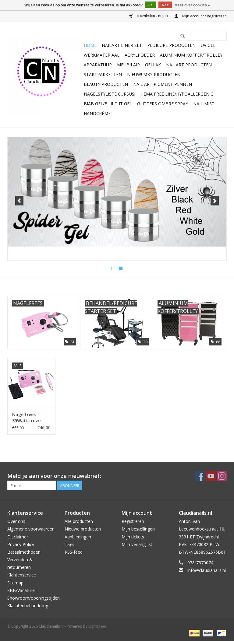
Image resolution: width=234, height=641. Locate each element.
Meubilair (128, 65)
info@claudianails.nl (206, 570)
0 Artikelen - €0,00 (152, 16)
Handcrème (97, 113)
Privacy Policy (20, 544)
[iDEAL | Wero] (193, 632)
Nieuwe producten (83, 529)
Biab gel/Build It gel (108, 104)
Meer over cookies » (192, 5)
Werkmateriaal (101, 55)
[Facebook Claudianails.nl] (200, 476)
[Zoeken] (182, 36)
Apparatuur (98, 65)
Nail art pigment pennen (162, 84)
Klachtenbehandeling (27, 605)
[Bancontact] (220, 632)
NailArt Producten (189, 65)
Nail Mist (203, 104)
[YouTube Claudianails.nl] (211, 476)
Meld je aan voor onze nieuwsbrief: (54, 476)
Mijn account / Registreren (204, 16)
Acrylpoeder (140, 55)
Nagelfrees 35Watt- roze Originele (26, 418)
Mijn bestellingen (138, 529)
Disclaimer (17, 537)
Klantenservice (21, 575)
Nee (165, 5)
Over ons (16, 521)
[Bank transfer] (207, 632)
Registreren (133, 521)
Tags (69, 544)
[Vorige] (19, 200)
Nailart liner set (122, 45)
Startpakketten (103, 74)
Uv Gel (208, 45)
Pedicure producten (171, 45)
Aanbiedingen (78, 537)
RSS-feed (74, 552)
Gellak (153, 65)
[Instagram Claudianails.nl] (222, 476)
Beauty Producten (106, 84)
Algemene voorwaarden (31, 529)
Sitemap (15, 583)
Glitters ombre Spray (162, 104)
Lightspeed (98, 626)
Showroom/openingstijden (33, 598)
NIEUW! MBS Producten (153, 74)
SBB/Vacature (21, 590)
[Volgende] (215, 200)
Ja (150, 5)
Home (90, 45)
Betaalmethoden (24, 552)
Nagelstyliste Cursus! (109, 94)
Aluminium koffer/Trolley (191, 55)
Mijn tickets (133, 537)
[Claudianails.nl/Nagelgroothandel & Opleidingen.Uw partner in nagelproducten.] (44, 75)
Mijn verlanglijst (137, 544)
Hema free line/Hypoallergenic (176, 94)
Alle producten (79, 521)
